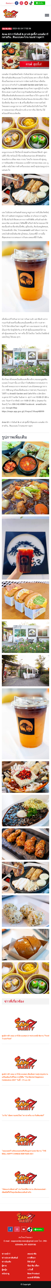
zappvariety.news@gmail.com (24, 1241)
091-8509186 (30, 1244)
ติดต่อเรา (10, 3)
